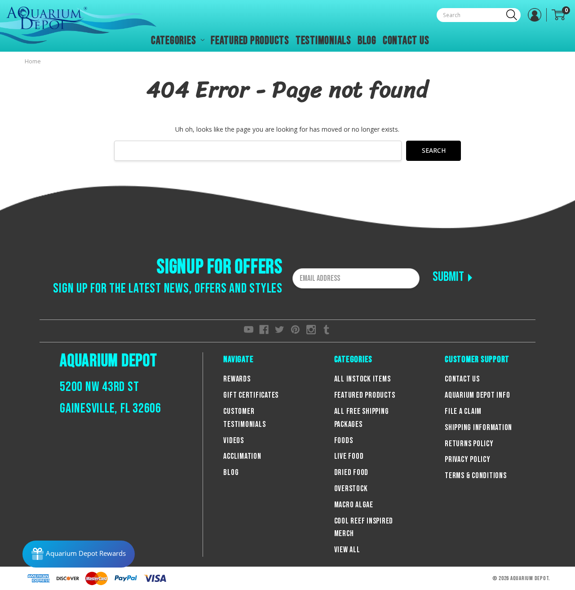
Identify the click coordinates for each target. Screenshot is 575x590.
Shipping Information (478, 427)
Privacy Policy (468, 459)
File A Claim (463, 411)
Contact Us (406, 41)
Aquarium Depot (108, 361)
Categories (174, 41)
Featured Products (250, 41)
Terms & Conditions (476, 475)
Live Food (349, 456)
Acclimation (242, 456)
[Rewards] (78, 554)
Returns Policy (469, 443)
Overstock (351, 488)
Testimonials (323, 41)
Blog (367, 41)
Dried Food (351, 472)
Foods (343, 440)
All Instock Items (362, 379)
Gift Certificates (251, 395)
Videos (233, 440)
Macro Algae (353, 505)
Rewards (236, 379)
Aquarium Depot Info (477, 395)
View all (347, 550)
